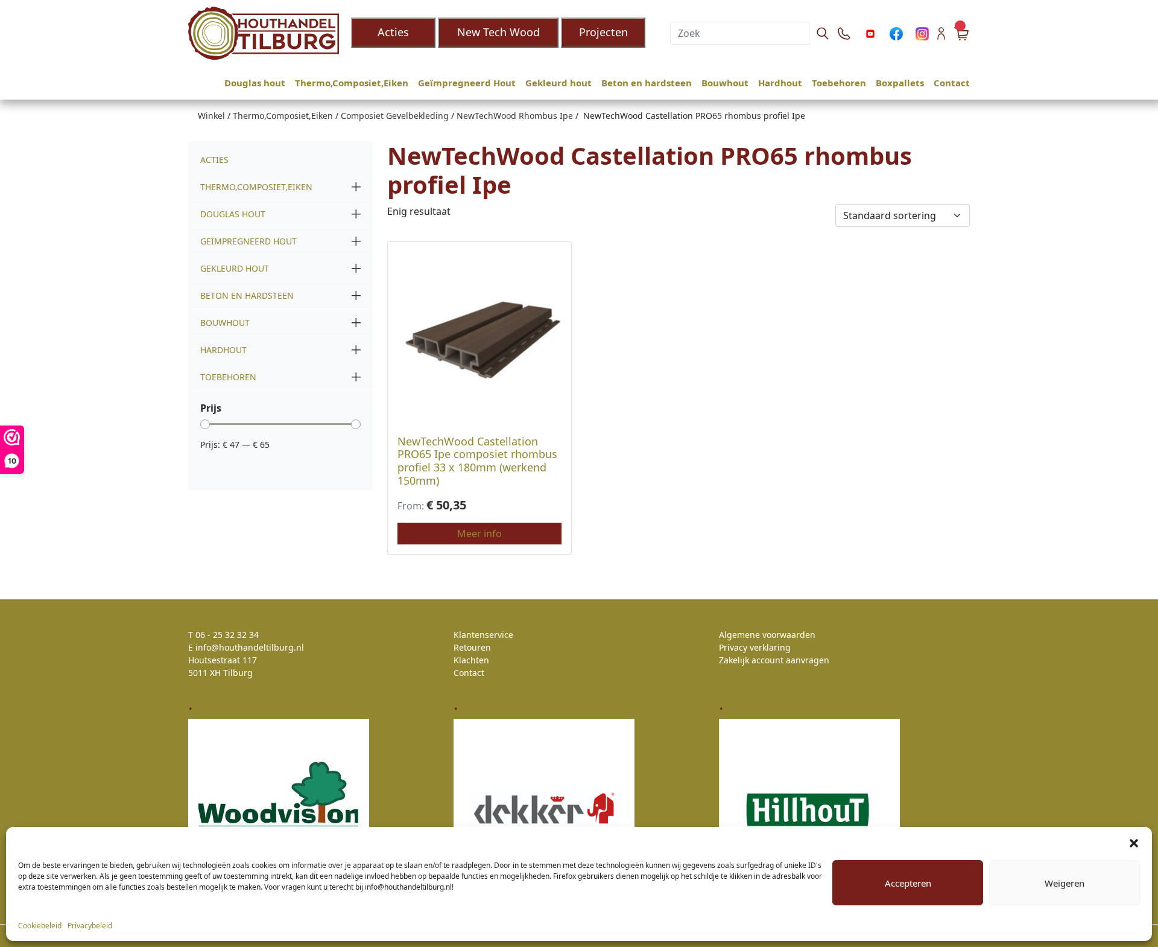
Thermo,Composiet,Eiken (351, 83)
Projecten (603, 32)
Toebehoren (839, 83)
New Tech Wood (498, 32)
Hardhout (780, 83)
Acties (393, 32)
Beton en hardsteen (646, 83)
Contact (952, 83)
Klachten (471, 660)
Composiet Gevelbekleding (395, 115)
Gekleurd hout (558, 83)
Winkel (211, 115)
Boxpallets (900, 83)
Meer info (479, 533)
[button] (1134, 842)
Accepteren (908, 883)
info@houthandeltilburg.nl (249, 647)
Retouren (472, 647)
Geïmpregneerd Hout (467, 83)
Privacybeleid (90, 925)
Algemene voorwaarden (767, 634)
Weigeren (1064, 883)
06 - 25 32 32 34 (227, 634)
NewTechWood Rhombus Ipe (515, 115)
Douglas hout (254, 83)
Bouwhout (724, 83)
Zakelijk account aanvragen (774, 660)
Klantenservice (483, 634)
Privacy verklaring (755, 647)
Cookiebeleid (40, 925)
